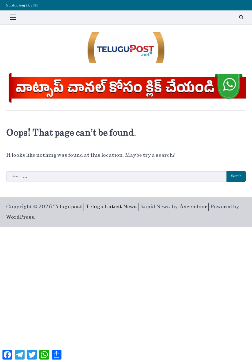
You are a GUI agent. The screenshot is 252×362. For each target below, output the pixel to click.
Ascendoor (193, 206)
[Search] (241, 17)
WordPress (20, 217)
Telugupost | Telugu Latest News (95, 206)
